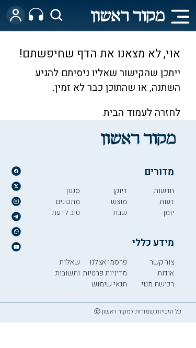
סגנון (73, 190)
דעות (166, 201)
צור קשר (161, 262)
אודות (165, 273)
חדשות (164, 190)
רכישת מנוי (157, 284)
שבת (120, 212)
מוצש (119, 201)
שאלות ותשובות (67, 268)
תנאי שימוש (109, 284)
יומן (168, 212)
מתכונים (68, 201)
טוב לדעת (66, 212)
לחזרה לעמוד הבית (141, 112)
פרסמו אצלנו (108, 262)
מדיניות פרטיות (105, 273)
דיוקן (120, 190)
